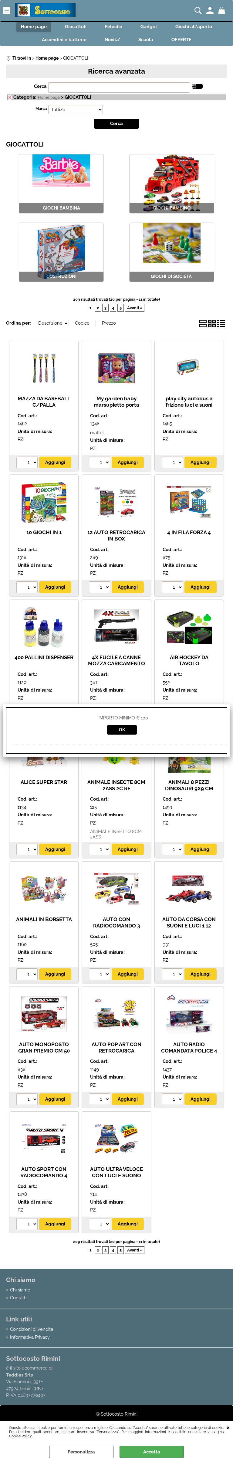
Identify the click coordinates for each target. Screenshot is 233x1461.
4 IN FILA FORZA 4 (189, 532)
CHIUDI (228, 1427)
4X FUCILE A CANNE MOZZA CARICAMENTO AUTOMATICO (116, 663)
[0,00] (222, 10)
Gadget (148, 26)
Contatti (18, 1298)
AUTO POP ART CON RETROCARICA (116, 1047)
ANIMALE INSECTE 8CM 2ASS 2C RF (116, 785)
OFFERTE (181, 39)
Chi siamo (20, 1290)
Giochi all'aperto (193, 26)
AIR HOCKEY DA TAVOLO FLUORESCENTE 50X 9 (189, 663)
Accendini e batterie (64, 39)
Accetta (151, 1452)
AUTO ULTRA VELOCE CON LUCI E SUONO (116, 1172)
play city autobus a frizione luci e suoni (189, 401)
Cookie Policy (21, 1436)
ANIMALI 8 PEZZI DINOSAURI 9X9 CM (189, 785)
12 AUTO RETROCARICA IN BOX (116, 535)
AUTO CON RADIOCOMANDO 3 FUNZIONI (116, 925)
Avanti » (134, 308)
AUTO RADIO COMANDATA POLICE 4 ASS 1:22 (189, 1050)
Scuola (145, 39)
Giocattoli (75, 26)
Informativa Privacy (30, 1337)
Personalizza (81, 1452)
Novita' (112, 39)
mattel (97, 432)
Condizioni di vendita (31, 1329)
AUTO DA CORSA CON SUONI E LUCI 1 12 (189, 922)
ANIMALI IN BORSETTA (44, 919)
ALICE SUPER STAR (44, 782)
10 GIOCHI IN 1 (44, 532)
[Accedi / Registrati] (210, 10)
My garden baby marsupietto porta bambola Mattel (116, 404)
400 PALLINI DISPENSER (44, 657)
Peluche (113, 26)
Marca (41, 108)
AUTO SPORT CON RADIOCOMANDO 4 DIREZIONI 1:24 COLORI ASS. (44, 1178)
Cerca (40, 86)
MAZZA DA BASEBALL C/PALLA (44, 401)
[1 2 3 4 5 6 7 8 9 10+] (27, 463)
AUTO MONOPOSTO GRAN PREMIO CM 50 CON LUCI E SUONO (44, 1050)
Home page (34, 26)
